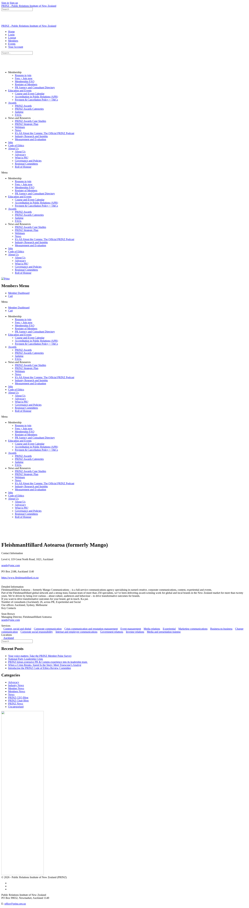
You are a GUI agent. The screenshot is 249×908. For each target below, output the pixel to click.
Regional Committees (26, 163)
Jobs (10, 142)
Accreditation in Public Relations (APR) (36, 96)
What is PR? (21, 157)
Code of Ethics (16, 145)
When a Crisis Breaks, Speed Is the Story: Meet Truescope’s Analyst (44, 665)
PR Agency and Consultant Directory (35, 87)
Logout (12, 37)
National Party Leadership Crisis (25, 658)
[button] (124, 172)
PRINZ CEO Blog (18, 697)
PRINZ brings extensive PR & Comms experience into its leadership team (48, 662)
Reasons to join (23, 75)
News (18, 130)
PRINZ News (15, 703)
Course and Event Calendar (29, 93)
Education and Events (20, 90)
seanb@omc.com (10, 565)
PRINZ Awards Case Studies (30, 121)
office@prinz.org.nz (15, 903)
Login (11, 34)
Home (11, 31)
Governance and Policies (28, 160)
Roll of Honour (23, 166)
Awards (12, 102)
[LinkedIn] (3, 580)
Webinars (20, 127)
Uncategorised (16, 706)
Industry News (16, 685)
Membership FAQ (24, 81)
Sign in (5, 2)
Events (11, 43)
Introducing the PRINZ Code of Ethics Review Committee (39, 668)
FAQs (18, 115)
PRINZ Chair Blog (18, 700)
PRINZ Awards (23, 105)
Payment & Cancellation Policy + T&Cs (36, 99)
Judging (19, 111)
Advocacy (20, 154)
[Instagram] (8, 580)
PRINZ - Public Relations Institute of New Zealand (28, 5)
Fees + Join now (24, 78)
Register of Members (26, 84)
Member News (16, 688)
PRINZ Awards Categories (29, 108)
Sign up (14, 2)
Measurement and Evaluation (30, 139)
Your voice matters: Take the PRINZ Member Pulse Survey (40, 655)
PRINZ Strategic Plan (26, 124)
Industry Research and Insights (31, 136)
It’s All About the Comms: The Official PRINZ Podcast (44, 133)
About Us (13, 148)
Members (13, 40)
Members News (16, 691)
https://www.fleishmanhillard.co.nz (20, 577)
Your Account (15, 46)
